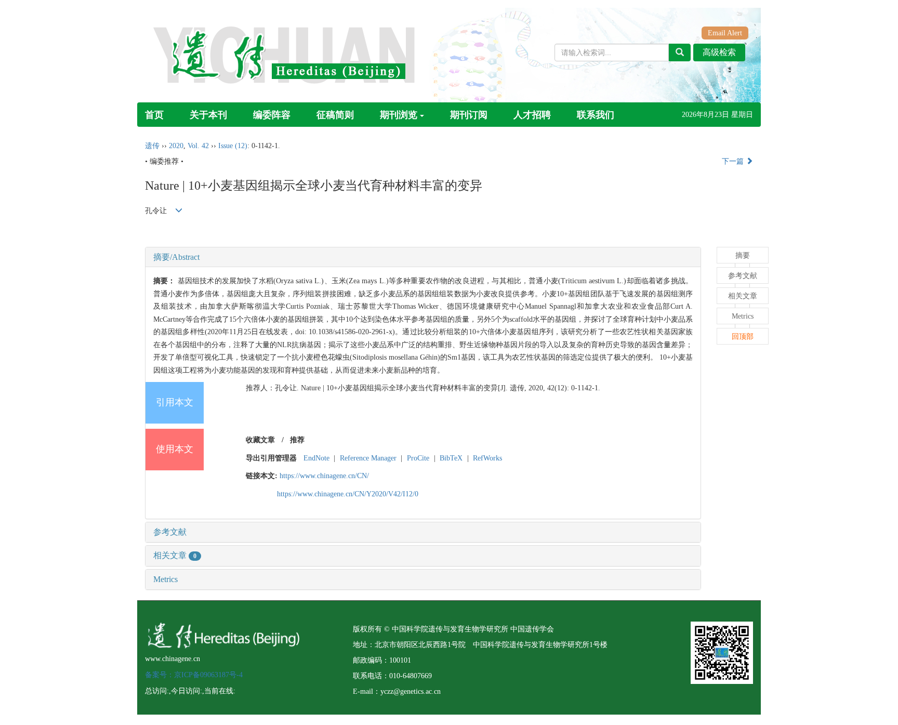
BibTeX (451, 458)
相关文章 (174, 555)
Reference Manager (368, 458)
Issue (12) (232, 146)
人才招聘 (532, 115)
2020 (176, 146)
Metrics (165, 579)
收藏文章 (260, 440)
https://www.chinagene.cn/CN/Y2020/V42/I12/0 (347, 494)
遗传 (152, 146)
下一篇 (734, 161)
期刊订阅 (468, 115)
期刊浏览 (398, 115)
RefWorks (487, 458)
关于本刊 (208, 115)
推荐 (297, 440)
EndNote (316, 458)
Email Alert (725, 33)
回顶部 (743, 336)
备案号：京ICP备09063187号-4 (194, 675)
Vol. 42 (198, 146)
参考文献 (170, 532)
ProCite (418, 458)
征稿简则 (335, 115)
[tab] (423, 257)
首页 (154, 115)
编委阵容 (271, 115)
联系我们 (595, 115)
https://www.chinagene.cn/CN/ (324, 476)
